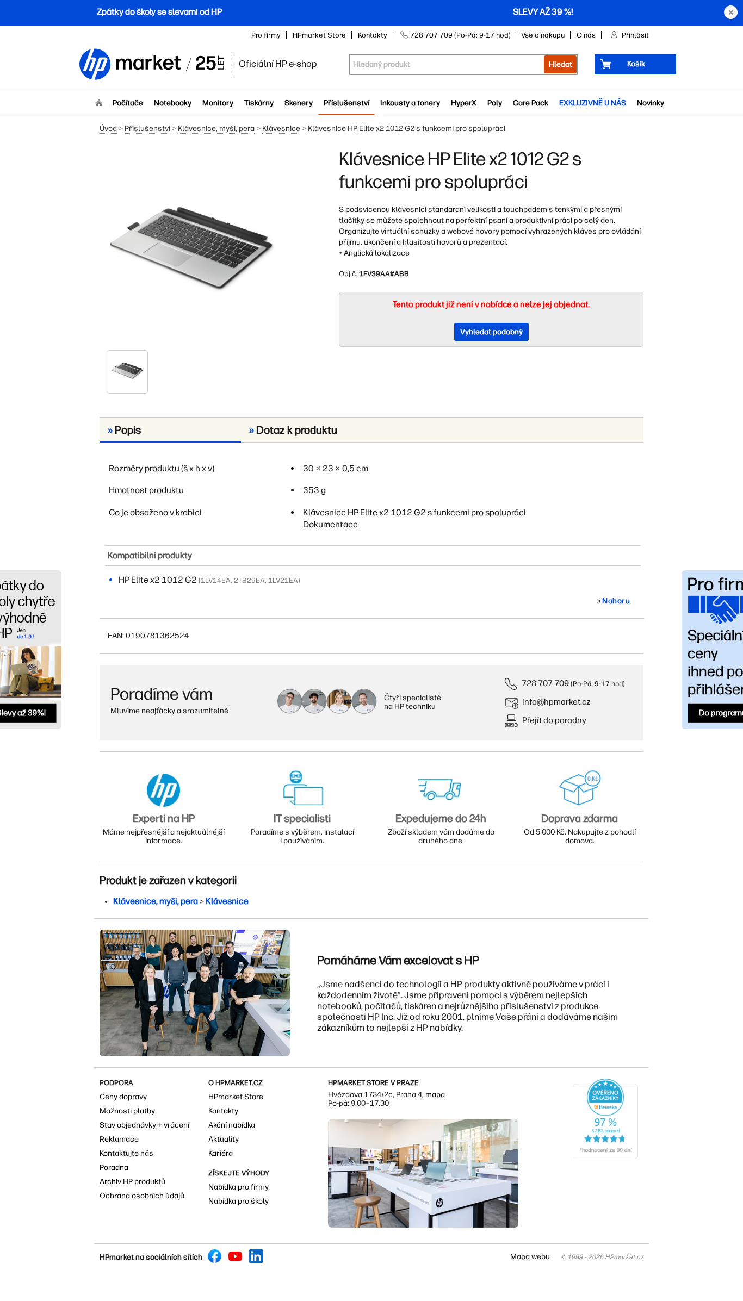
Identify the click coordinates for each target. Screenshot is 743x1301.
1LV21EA (283, 580)
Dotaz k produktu (293, 430)
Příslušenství (346, 103)
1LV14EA (216, 580)
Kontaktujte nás (126, 1153)
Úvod (108, 128)
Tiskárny (259, 103)
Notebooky (172, 103)
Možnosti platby (127, 1111)
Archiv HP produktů (132, 1181)
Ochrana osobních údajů (142, 1195)
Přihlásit (635, 35)
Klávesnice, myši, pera (216, 128)
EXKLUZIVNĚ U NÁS (592, 103)
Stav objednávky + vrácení (144, 1125)
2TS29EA (249, 580)
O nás (586, 35)
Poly (494, 103)
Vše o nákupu (543, 35)
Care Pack (530, 103)
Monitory (217, 103)
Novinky (650, 103)
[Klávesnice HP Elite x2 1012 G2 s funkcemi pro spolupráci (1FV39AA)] (192, 248)
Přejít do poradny (554, 720)
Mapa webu (530, 1256)
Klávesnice (281, 128)
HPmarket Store (319, 35)
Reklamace (119, 1139)
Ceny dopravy (123, 1096)
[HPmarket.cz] (151, 65)
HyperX (463, 103)
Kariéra (220, 1153)
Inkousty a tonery (410, 103)
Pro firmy (266, 35)
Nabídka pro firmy (238, 1187)
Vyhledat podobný (491, 332)
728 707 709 (545, 683)
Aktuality (223, 1139)
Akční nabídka (231, 1125)
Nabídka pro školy (238, 1201)
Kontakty (372, 35)
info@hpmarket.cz (556, 701)
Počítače (128, 103)
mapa (435, 1094)
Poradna (114, 1167)
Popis (124, 430)
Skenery (298, 103)
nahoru (616, 601)
